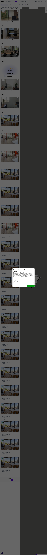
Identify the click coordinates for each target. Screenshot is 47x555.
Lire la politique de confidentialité (17, 277)
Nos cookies (16, 281)
